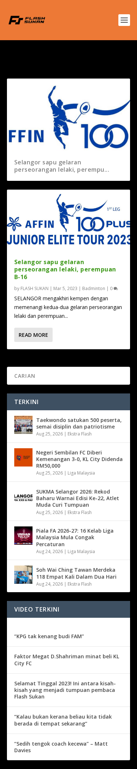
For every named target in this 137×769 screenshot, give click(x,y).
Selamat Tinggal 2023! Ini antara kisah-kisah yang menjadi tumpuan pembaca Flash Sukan (65, 690)
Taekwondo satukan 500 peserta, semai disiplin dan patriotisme (79, 423)
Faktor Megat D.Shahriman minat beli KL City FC (66, 659)
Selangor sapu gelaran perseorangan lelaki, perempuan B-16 (65, 269)
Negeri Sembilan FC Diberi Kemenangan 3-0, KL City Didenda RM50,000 (79, 459)
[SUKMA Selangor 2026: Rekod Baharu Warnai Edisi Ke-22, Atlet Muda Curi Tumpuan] (23, 496)
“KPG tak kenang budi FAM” (49, 636)
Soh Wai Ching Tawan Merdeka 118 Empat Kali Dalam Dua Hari (76, 573)
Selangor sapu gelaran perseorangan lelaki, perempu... (62, 166)
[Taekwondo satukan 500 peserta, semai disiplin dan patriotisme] (23, 425)
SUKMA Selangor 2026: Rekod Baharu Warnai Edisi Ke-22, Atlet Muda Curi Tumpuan (77, 498)
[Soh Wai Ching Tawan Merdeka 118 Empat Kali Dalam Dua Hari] (23, 575)
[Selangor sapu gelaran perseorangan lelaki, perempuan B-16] (68, 220)
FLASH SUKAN (34, 288)
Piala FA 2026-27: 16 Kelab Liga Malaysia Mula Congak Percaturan (75, 537)
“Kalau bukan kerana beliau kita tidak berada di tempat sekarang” (63, 720)
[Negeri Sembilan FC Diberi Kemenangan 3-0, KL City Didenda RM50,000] (23, 457)
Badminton (93, 288)
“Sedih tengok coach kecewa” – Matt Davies (61, 747)
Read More (33, 334)
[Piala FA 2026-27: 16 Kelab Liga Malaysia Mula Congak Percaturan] (23, 535)
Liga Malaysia (81, 473)
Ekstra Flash (80, 434)
